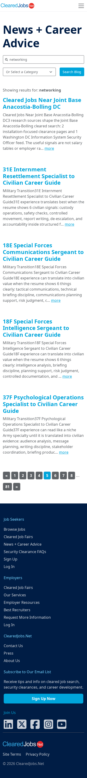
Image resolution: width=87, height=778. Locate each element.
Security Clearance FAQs (25, 551)
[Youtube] (61, 724)
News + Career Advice (42, 36)
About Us (12, 660)
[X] (21, 724)
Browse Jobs (14, 529)
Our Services (15, 595)
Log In (9, 566)
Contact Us (13, 645)
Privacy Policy (37, 754)
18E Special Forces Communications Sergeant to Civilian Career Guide (43, 251)
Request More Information (27, 617)
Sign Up (10, 559)
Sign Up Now (43, 698)
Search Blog (72, 72)
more (49, 148)
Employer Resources (22, 602)
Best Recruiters (17, 609)
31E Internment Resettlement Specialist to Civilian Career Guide (39, 176)
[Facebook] (35, 724)
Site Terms (12, 754)
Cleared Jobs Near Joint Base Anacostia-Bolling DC (42, 103)
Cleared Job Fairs (18, 536)
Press (8, 653)
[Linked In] (8, 724)
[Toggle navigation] (81, 5)
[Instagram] (48, 724)
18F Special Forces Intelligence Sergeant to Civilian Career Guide (36, 328)
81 (7, 486)
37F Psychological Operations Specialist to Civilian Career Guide (43, 403)
